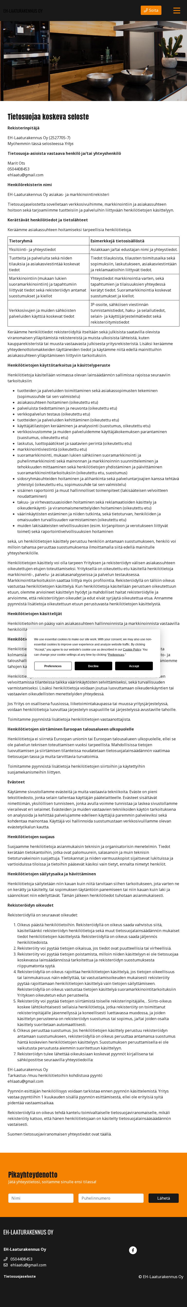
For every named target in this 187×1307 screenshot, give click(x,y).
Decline (93, 666)
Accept (134, 666)
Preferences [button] (116, 654)
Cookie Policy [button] (132, 649)
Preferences (53, 666)
